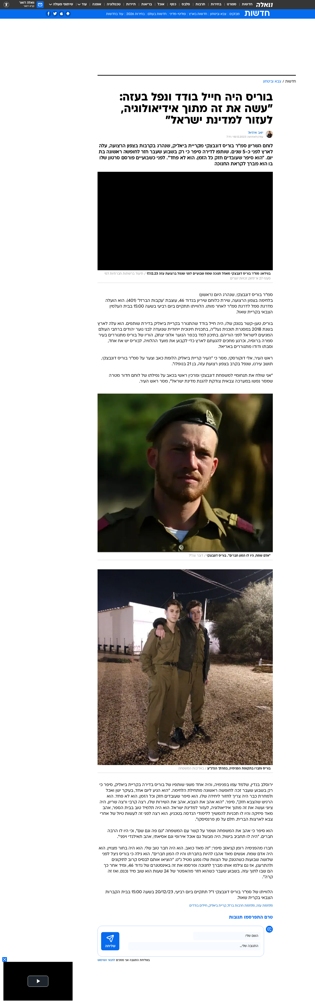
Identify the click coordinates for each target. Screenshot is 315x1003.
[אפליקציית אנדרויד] (68, 14)
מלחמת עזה (264, 905)
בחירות (216, 4)
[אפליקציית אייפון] (61, 14)
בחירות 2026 (135, 14)
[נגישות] (6, 5)
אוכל (161, 4)
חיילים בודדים (198, 905)
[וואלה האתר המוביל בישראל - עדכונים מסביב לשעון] (264, 4)
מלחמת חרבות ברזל (241, 905)
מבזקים (234, 14)
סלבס (186, 4)
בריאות (146, 4)
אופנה (96, 4)
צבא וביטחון (218, 14)
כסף (173, 4)
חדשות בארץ (198, 14)
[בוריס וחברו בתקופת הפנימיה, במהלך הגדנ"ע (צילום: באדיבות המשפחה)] (185, 671)
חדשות (247, 4)
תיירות (131, 4)
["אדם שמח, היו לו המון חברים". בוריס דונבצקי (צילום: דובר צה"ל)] (185, 477)
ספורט (231, 4)
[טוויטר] (55, 14)
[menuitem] (244, 4)
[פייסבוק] (48, 14)
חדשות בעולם (157, 14)
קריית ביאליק (217, 905)
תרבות (200, 4)
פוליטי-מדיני (177, 14)
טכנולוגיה (114, 4)
